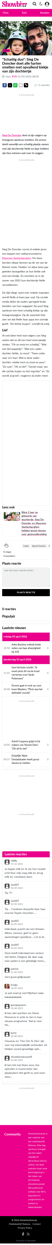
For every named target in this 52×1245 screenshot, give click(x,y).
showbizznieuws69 (21, 1057)
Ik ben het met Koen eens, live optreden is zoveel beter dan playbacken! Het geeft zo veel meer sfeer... (25, 1071)
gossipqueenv (18, 1005)
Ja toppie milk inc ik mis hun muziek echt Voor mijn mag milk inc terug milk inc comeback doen (25, 873)
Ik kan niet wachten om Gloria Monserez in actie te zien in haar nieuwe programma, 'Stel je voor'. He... (24, 1019)
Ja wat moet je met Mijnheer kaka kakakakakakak (24, 995)
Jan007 (15, 885)
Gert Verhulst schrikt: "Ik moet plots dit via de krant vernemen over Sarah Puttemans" (26, 673)
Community (12, 1134)
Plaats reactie (26, 592)
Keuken (44, 13)
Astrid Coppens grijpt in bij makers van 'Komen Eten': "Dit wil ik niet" (26, 745)
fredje (14, 985)
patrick (14, 969)
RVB (15, 76)
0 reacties (44, 85)
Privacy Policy (25, 1228)
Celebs (26, 546)
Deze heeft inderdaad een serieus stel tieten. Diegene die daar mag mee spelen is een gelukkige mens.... (25, 957)
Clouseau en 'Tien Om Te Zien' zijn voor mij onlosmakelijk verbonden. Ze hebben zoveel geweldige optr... (26, 1045)
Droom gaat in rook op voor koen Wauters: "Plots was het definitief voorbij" (27, 689)
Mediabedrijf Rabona (19, 1224)
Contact (36, 1224)
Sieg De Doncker (12, 135)
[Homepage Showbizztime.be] (9, 4)
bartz (13, 1033)
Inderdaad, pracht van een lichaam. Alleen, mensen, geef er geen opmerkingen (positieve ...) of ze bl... (25, 933)
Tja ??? (8, 893)
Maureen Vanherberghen (16, 258)
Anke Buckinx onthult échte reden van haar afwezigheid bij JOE (26, 648)
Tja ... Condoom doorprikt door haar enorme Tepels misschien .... (25, 911)
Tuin (24, 13)
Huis (5, 13)
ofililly (14, 861)
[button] (33, 4)
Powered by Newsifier (26, 1241)
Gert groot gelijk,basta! (17, 977)
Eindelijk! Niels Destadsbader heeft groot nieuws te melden (25, 759)
